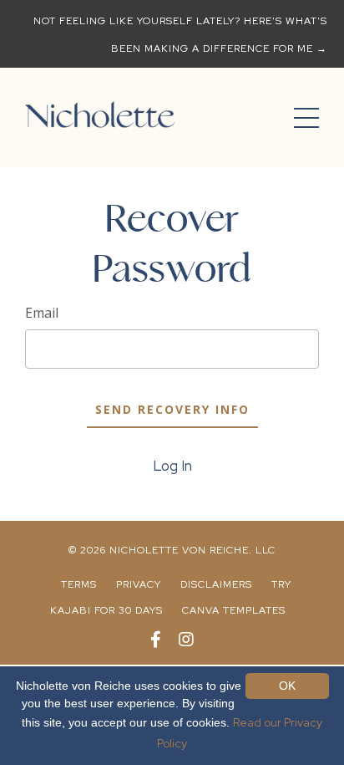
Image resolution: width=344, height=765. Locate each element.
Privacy (138, 584)
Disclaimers (216, 584)
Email (41, 312)
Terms (79, 584)
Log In (172, 465)
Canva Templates (234, 610)
